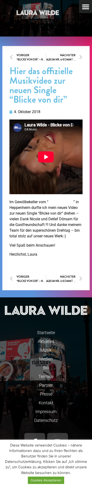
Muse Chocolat (60, 202)
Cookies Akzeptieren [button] (46, 480)
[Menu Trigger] (85, 6)
